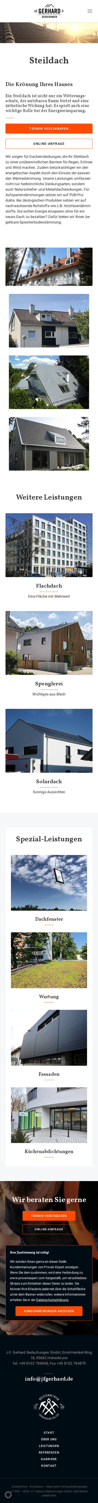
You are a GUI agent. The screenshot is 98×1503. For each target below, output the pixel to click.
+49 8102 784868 (33, 1363)
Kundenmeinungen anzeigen (49, 1311)
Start (49, 1432)
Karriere (49, 1459)
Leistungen (49, 1446)
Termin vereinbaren (49, 128)
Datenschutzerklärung (52, 1300)
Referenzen (49, 1452)
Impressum (37, 1486)
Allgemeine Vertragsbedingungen (67, 1486)
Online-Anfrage (49, 143)
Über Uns (49, 1439)
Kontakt (49, 1465)
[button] (8, 1495)
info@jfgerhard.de (49, 1379)
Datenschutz (20, 1486)
